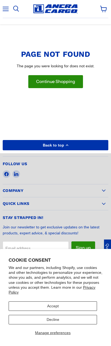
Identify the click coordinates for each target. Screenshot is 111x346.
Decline (53, 319)
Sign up (83, 247)
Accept (53, 306)
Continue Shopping (55, 81)
